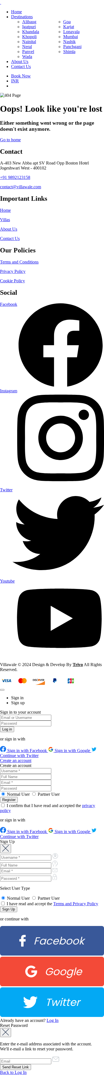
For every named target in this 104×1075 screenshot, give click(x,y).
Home (16, 11)
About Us (19, 61)
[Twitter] (52, 1015)
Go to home (10, 139)
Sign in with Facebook (27, 750)
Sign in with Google (72, 750)
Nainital (29, 41)
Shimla (69, 51)
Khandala (30, 31)
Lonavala (71, 31)
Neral (27, 46)
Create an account (15, 760)
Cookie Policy (12, 280)
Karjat (68, 26)
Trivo (78, 664)
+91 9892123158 (15, 177)
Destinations (22, 16)
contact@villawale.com (20, 186)
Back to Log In (13, 1072)
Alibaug (29, 21)
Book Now (21, 76)
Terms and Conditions (19, 262)
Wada (27, 56)
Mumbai (70, 36)
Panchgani (72, 46)
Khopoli (29, 36)
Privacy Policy (13, 271)
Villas (5, 219)
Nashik (69, 41)
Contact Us (21, 66)
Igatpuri (29, 26)
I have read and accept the (52, 903)
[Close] (2, 690)
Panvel (28, 51)
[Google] (52, 984)
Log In (53, 1020)
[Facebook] (52, 954)
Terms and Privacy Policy (75, 903)
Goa (67, 21)
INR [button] (15, 81)
